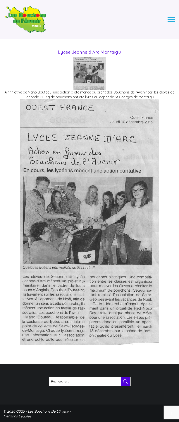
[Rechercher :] (90, 381)
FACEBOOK (172, 413)
